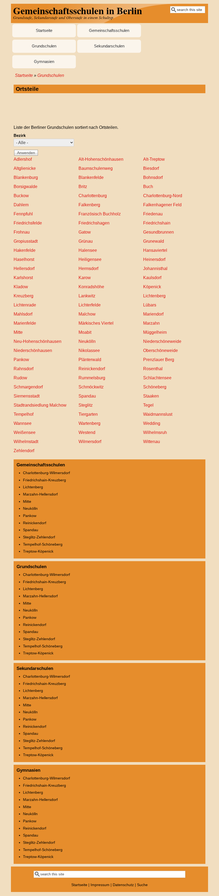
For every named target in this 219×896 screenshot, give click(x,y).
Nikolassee (89, 350)
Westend (87, 432)
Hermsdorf (88, 268)
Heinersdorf (154, 259)
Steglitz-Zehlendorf (39, 537)
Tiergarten (88, 414)
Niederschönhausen (33, 350)
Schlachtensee (157, 378)
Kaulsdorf (152, 277)
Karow (85, 277)
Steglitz (86, 405)
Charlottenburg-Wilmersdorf (46, 473)
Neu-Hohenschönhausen (37, 341)
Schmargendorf (28, 387)
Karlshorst (23, 277)
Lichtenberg (154, 296)
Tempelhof (23, 414)
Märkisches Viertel (96, 323)
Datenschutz (123, 885)
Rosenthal (153, 368)
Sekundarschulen (109, 46)
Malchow (87, 314)
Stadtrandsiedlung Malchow (40, 405)
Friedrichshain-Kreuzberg (44, 480)
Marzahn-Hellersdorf (40, 494)
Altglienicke (25, 168)
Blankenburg (26, 177)
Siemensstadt (27, 396)
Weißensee (25, 432)
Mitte (18, 332)
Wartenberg (89, 423)
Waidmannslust (157, 414)
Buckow (21, 195)
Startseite (44, 30)
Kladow (21, 286)
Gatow (85, 232)
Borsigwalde (25, 186)
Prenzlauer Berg (158, 359)
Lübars (149, 305)
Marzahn (151, 323)
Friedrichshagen (94, 223)
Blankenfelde (91, 177)
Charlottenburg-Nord (162, 195)
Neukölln (87, 341)
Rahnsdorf (23, 368)
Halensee (88, 250)
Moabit (85, 332)
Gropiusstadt (26, 241)
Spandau (87, 396)
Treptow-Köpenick (38, 551)
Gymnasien (44, 61)
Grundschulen (44, 46)
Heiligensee (90, 259)
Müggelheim (155, 332)
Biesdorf (151, 168)
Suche (142, 885)
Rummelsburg (92, 378)
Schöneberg (154, 387)
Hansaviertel (155, 250)
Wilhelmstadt (26, 441)
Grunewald (153, 241)
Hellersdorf (24, 268)
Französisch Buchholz (100, 214)
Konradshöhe (91, 286)
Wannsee (23, 423)
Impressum (100, 885)
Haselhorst (24, 259)
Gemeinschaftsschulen (109, 30)
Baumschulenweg (96, 168)
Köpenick (152, 286)
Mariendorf (153, 314)
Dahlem (21, 205)
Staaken (151, 396)
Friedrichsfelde (28, 223)
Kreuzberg (23, 296)
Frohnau (22, 232)
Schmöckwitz (91, 387)
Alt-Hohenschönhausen (101, 159)
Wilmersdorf (90, 441)
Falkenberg (89, 205)
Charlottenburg (93, 195)
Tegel (148, 405)
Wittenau (151, 441)
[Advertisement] (109, 109)
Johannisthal (155, 268)
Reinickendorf (92, 368)
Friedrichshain (156, 223)
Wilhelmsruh (155, 432)
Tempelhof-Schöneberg (42, 544)
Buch (148, 186)
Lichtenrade (25, 305)
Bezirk (20, 135)
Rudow (20, 378)
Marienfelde (25, 323)
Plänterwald (90, 359)
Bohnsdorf (153, 177)
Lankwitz (87, 296)
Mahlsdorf (23, 314)
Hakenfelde (25, 250)
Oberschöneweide (160, 350)
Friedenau (153, 214)
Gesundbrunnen (158, 232)
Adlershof (23, 159)
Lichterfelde (90, 305)
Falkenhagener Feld (162, 205)
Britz (83, 186)
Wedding (151, 423)
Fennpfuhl (23, 214)
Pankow (21, 359)
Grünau (86, 241)
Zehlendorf (24, 450)
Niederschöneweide (162, 341)
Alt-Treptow (154, 159)
